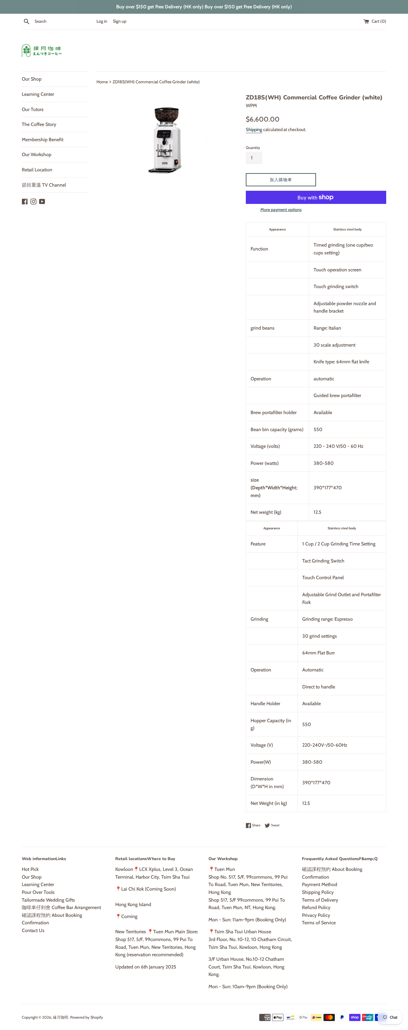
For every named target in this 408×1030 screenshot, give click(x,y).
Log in (101, 21)
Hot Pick (30, 869)
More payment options (281, 209)
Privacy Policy (316, 915)
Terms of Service (319, 923)
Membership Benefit (42, 139)
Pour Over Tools (38, 892)
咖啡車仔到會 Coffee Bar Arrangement (61, 907)
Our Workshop (36, 154)
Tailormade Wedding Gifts (48, 900)
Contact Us (33, 930)
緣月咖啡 (60, 1017)
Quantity (253, 147)
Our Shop (32, 79)
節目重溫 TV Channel (44, 185)
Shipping (254, 129)
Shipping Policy (318, 892)
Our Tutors (33, 109)
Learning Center (38, 94)
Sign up (119, 21)
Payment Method (319, 884)
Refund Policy (316, 907)
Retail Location (37, 170)
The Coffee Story (39, 124)
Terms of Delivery (320, 900)
